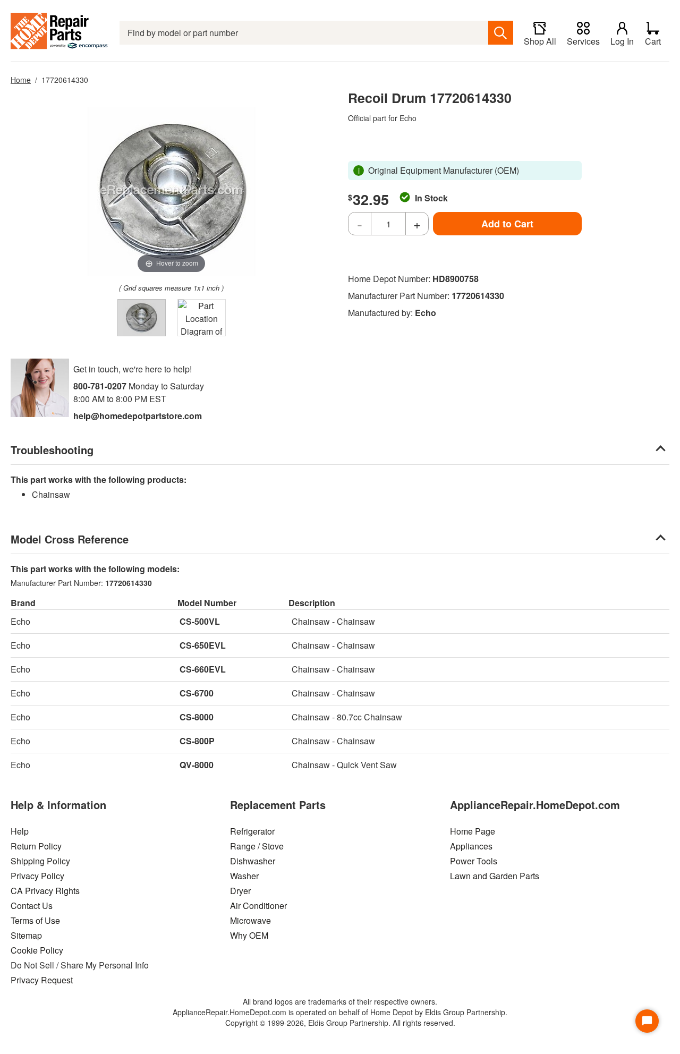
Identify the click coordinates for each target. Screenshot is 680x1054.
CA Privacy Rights (45, 891)
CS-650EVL (203, 645)
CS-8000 (197, 717)
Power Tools (473, 861)
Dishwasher (252, 861)
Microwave (250, 920)
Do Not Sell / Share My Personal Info (80, 965)
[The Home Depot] (60, 33)
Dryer (240, 891)
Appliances (471, 846)
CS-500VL (200, 621)
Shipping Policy (40, 861)
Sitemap (26, 935)
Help (20, 831)
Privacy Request (42, 980)
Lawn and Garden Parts (494, 876)
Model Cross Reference (70, 539)
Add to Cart (507, 224)
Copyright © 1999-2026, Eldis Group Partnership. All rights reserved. (340, 1022)
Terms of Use (35, 920)
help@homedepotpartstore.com (137, 416)
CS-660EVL (203, 669)
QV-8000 (197, 765)
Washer (244, 876)
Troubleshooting (52, 449)
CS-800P (197, 741)
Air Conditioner (258, 905)
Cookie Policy (37, 950)
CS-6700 (197, 693)
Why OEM (249, 935)
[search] (500, 33)
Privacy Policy (37, 876)
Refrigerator (252, 831)
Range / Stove (257, 846)
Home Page (472, 831)
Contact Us (32, 905)
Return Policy (36, 846)
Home (21, 79)
